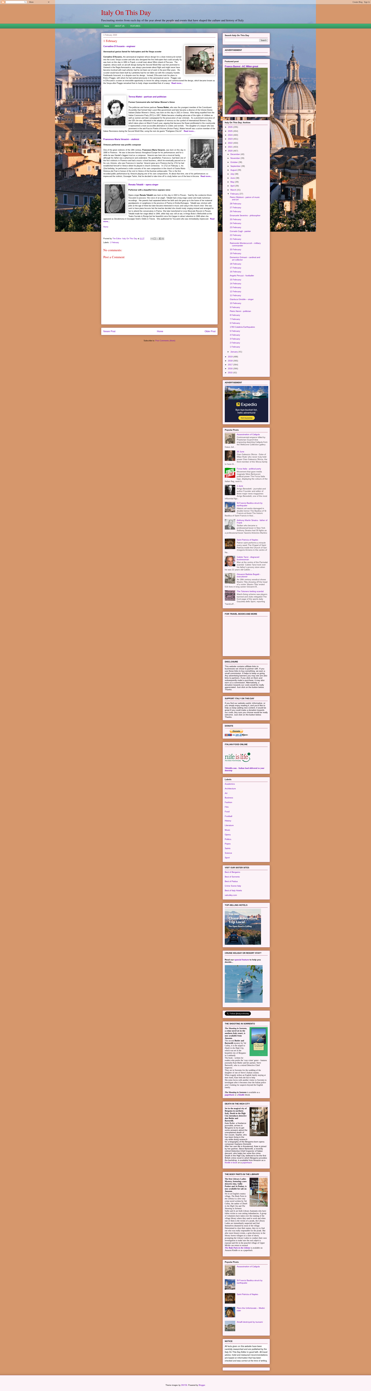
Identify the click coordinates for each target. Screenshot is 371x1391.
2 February (235, 343)
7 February (235, 319)
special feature (241, 960)
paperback (229, 1095)
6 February (235, 323)
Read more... (177, 83)
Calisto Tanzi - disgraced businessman (248, 558)
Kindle (241, 1095)
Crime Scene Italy (233, 886)
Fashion (228, 802)
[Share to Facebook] (160, 238)
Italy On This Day (126, 12)
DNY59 (184, 1385)
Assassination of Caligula (248, 434)
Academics (230, 784)
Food (227, 811)
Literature (229, 825)
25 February (235, 219)
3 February (235, 339)
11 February (235, 295)
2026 (230, 127)
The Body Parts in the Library (237, 1248)
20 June (240, 451)
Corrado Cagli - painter (240, 231)
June (232, 178)
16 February (235, 271)
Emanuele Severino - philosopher (245, 215)
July (232, 174)
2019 (230, 356)
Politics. (228, 839)
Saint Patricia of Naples (247, 540)
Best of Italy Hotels (233, 890)
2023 (230, 139)
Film (227, 807)
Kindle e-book (231, 1162)
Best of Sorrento (232, 877)
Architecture (230, 788)
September (235, 166)
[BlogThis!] (154, 238)
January (234, 352)
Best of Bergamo (232, 872)
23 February (235, 227)
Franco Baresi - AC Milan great (241, 66)
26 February (235, 211)
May (232, 182)
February (234, 194)
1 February (114, 242)
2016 (230, 368)
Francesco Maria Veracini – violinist (121, 139)
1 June (240, 486)
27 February (235, 207)
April (232, 186)
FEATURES (135, 26)
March (233, 190)
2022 (230, 143)
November (235, 158)
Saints (227, 848)
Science (228, 853)
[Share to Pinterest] (162, 238)
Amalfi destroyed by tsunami (250, 1322)
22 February (235, 235)
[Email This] (151, 238)
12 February (235, 291)
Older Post (210, 331)
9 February (235, 307)
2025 (230, 131)
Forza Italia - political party (249, 469)
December (235, 154)
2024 (230, 135)
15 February (235, 279)
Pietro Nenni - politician (240, 311)
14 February (235, 283)
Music (227, 830)
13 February (235, 287)
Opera (228, 834)
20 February (235, 249)
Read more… (189, 131)
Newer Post (109, 331)
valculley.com (231, 895)
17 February (235, 268)
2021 (230, 147)
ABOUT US (119, 26)
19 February (235, 253)
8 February (235, 315)
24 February (235, 223)
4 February (235, 335)
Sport (227, 857)
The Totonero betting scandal (250, 591)
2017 (230, 364)
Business (229, 797)
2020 (230, 151)
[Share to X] (157, 238)
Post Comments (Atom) (165, 341)
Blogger (202, 1385)
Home (106, 26)
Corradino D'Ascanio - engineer (119, 46)
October (234, 162)
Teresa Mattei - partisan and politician (147, 96)
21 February (235, 239)
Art (226, 793)
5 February (235, 331)
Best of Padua (231, 881)
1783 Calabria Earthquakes (242, 327)
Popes (228, 844)
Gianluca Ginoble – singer (242, 299)
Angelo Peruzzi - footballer (242, 275)
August (233, 170)
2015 (230, 372)
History (228, 821)
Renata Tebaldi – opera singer (143, 184)
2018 (230, 361)
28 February (235, 203)
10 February (235, 303)
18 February (235, 264)
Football (228, 816)
